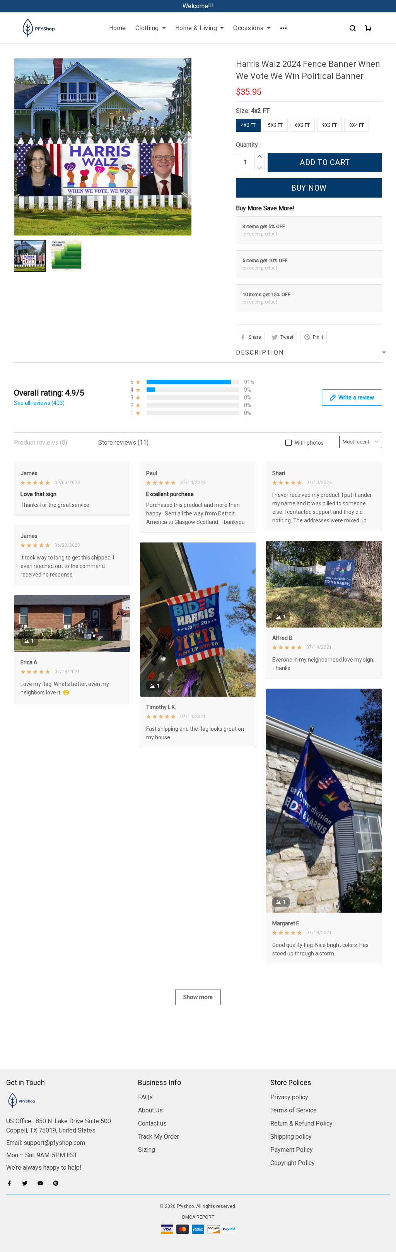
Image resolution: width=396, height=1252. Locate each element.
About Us (150, 1110)
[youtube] (42, 1183)
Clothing (147, 28)
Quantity (247, 144)
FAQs (145, 1097)
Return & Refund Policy (301, 1123)
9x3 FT (329, 125)
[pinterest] (58, 1183)
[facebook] (11, 1183)
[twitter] (27, 1183)
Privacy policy (289, 1097)
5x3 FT (275, 125)
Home (117, 28)
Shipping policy (291, 1136)
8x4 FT (356, 125)
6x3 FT (302, 125)
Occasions (248, 28)
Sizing (146, 1149)
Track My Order (158, 1136)
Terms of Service (293, 1110)
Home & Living (196, 28)
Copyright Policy (292, 1163)
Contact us (152, 1123)
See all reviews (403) (39, 403)
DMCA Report (198, 1217)
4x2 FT (260, 110)
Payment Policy (291, 1149)
